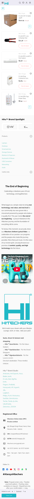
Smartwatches (6, 149)
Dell (9, 379)
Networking (5, 164)
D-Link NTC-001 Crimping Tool (24, 37)
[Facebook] (7, 469)
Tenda (10, 401)
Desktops (5, 146)
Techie (5, 401)
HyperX (16, 387)
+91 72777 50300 (23, 448)
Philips (5, 396)
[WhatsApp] (22, 469)
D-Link (5, 379)
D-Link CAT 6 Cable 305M (25, 17)
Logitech (6, 393)
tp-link (15, 401)
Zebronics (6, 407)
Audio (3, 167)
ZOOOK (13, 407)
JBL (4, 390)
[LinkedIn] (3, 469)
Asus (21, 374)
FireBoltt (12, 385)
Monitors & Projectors (8, 155)
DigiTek (14, 379)
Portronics (16, 396)
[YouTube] (11, 469)
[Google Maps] (26, 469)
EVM (4, 382)
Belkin (5, 376)
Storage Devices (7, 152)
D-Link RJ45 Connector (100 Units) (23, 77)
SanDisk (5, 398)
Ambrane (6, 374)
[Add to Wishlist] (31, 13)
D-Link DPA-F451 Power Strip (24, 97)
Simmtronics (13, 398)
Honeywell (6, 387)
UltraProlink (7, 404)
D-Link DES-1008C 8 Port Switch (25, 57)
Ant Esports (14, 374)
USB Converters (7, 161)
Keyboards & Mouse (8, 158)
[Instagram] (18, 469)
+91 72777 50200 (12, 448)
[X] (14, 469)
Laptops (4, 143)
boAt (9, 376)
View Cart (9, 495)
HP (12, 387)
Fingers (5, 385)
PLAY (10, 396)
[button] (22, 3)
